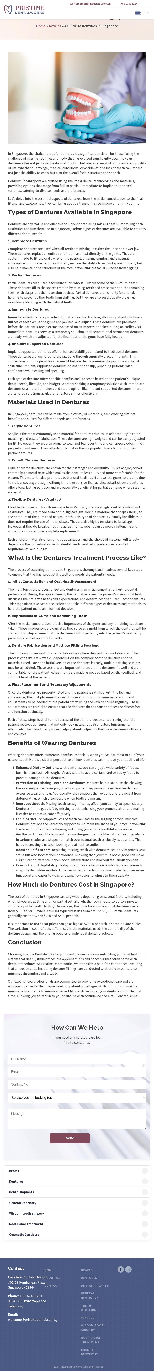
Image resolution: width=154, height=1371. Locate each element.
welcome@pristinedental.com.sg (88, 3)
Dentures (16, 1181)
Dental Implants (21, 1192)
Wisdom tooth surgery (26, 1213)
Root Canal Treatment (26, 1224)
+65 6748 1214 (129, 3)
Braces (14, 1171)
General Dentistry (22, 1203)
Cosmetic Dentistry (24, 1234)
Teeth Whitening (90, 1307)
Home (41, 25)
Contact (52, 1285)
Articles (55, 25)
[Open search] (147, 13)
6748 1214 (34, 1295)
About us (52, 1278)
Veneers (87, 1318)
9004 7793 (15, 1300)
